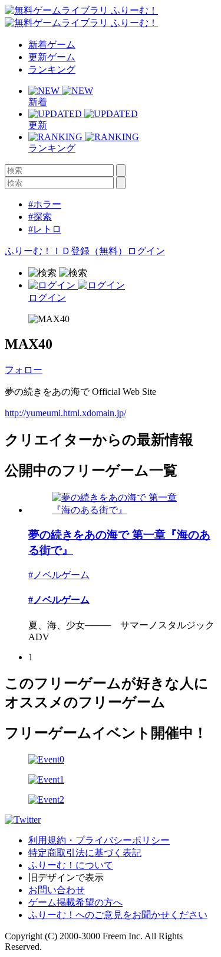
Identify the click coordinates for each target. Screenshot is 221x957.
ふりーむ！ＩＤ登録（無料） (66, 251)
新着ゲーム (51, 45)
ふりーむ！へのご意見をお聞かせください (117, 915)
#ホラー (44, 204)
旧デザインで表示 (66, 877)
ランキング (51, 69)
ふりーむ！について (70, 865)
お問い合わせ (56, 890)
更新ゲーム (51, 57)
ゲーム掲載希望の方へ (75, 902)
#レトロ (44, 229)
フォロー (23, 370)
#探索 (40, 217)
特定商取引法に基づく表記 (84, 853)
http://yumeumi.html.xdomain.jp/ (65, 413)
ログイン (146, 251)
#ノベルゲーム (59, 575)
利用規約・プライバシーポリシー (99, 840)
